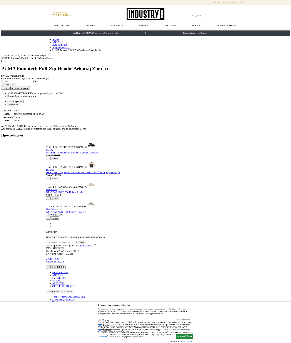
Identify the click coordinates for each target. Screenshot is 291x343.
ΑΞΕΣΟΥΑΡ (170, 26)
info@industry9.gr (55, 261)
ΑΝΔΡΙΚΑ (90, 26)
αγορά (55, 159)
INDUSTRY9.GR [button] (55, 248)
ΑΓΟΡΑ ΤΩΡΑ (8, 85)
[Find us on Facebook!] (53, 223)
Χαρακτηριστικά (15, 101)
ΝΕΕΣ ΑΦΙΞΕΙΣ (61, 26)
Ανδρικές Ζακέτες (61, 47)
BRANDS (196, 26)
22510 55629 (52, 259)
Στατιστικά (107, 325)
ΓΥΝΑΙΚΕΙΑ (117, 26)
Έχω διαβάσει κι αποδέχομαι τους (69, 245)
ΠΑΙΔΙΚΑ (143, 26)
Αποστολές (13, 105)
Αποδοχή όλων (184, 336)
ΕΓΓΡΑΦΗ (80, 242)
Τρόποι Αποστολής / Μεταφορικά (68, 297)
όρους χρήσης (86, 245)
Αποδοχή (103, 336)
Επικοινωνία (237, 2)
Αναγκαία (106, 320)
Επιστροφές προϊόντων (63, 299)
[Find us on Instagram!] (53, 226)
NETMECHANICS (186, 341)
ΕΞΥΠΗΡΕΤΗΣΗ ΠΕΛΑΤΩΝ (59, 291)
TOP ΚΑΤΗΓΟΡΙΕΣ (55, 267)
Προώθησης (107, 330)
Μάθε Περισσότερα (182, 319)
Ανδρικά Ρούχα (59, 45)
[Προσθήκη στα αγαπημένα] (48, 158)
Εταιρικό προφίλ (221, 2)
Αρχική (55, 39)
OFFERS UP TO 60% (226, 26)
